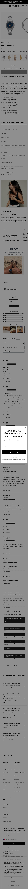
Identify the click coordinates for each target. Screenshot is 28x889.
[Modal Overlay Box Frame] (14, 444)
